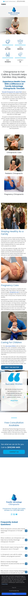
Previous (4, 397)
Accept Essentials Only (14, 590)
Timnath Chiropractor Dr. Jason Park (12, 92)
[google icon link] (14, 514)
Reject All (14, 587)
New (8, 61)
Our (20, 48)
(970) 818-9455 (21, 1)
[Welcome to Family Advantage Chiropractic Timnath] (14, 15)
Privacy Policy (5, 584)
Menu (4, 4)
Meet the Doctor (12, 367)
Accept (14, 593)
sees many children (10, 346)
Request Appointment (10, 1)
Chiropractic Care (14, 152)
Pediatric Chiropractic (14, 173)
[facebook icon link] (11, 514)
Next (24, 397)
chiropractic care (14, 292)
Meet (8, 48)
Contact (20, 61)
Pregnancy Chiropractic (14, 194)
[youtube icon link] (16, 514)
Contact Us (14, 452)
